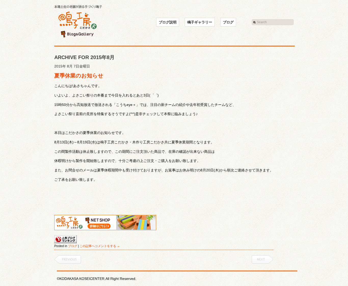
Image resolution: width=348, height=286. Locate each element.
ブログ (228, 22)
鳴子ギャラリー (199, 22)
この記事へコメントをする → (99, 246)
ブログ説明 (168, 22)
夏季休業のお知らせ (78, 75)
